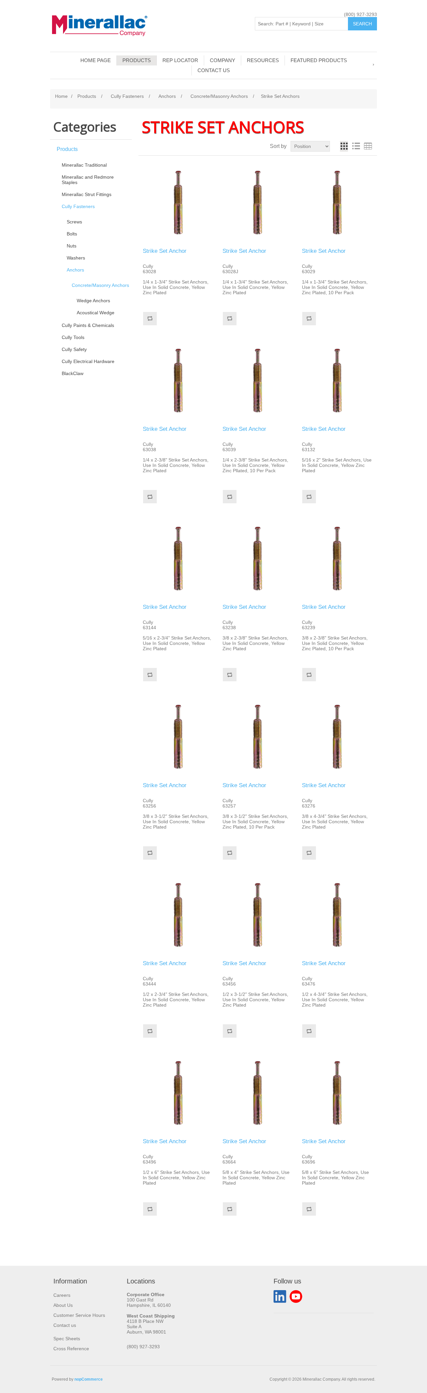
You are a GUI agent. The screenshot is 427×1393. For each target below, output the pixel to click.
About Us (63, 1305)
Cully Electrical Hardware (88, 361)
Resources (263, 60)
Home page (95, 60)
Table (368, 146)
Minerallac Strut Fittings (86, 194)
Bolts (72, 233)
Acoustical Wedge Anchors (95, 315)
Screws (74, 221)
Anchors (75, 270)
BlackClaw (72, 373)
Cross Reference (71, 1348)
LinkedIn (280, 1296)
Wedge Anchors (93, 300)
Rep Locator (180, 60)
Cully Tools (73, 337)
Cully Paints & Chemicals (88, 325)
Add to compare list (150, 318)
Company (222, 60)
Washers (76, 257)
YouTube (296, 1296)
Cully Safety (74, 349)
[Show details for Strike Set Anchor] (178, 202)
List (356, 146)
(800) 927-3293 (360, 14)
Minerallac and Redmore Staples (88, 179)
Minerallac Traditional (84, 165)
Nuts (71, 245)
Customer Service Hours (79, 1315)
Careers (61, 1295)
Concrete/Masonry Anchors (100, 285)
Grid (344, 146)
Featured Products (319, 60)
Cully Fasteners (78, 206)
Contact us (213, 70)
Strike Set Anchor (164, 251)
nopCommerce (88, 1379)
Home (61, 96)
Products (136, 60)
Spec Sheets (66, 1338)
